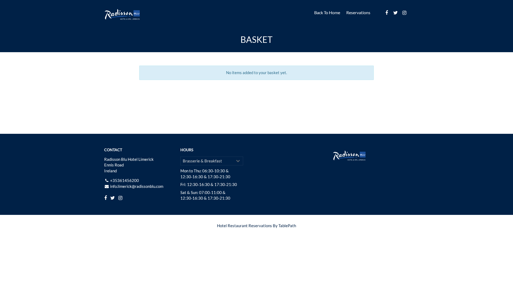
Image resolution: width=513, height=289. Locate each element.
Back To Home (327, 12)
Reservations (358, 12)
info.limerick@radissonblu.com (136, 186)
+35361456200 (124, 180)
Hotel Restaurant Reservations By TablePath (256, 225)
